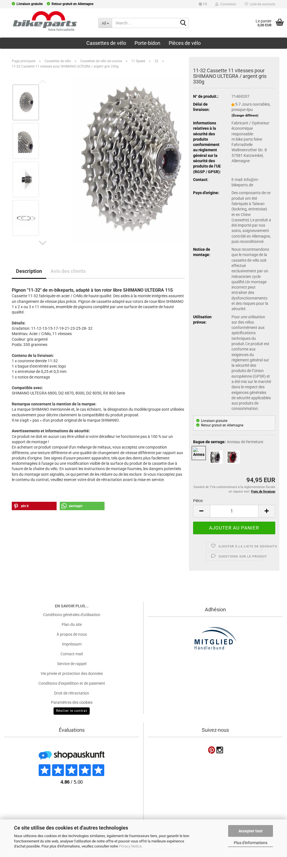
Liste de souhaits (261, 4)
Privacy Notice (130, 846)
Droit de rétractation (71, 693)
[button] (203, 5)
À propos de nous (72, 634)
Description (29, 271)
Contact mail (72, 654)
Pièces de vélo (185, 43)
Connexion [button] (227, 4)
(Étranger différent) (245, 115)
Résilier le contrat (71, 711)
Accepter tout (251, 831)
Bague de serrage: (228, 442)
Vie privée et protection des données (72, 673)
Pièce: (198, 500)
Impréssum (72, 644)
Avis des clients (68, 271)
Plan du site (72, 624)
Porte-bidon (147, 43)
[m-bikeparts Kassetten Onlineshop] (45, 21)
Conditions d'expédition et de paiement (71, 683)
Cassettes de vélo (106, 43)
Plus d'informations (250, 842)
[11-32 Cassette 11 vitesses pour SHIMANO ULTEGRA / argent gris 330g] (128, 159)
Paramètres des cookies (71, 702)
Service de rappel (71, 663)
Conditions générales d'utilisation (71, 614)
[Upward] (15, 817)
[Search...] (183, 23)
